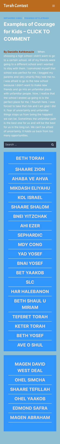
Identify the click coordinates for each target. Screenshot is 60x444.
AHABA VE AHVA (30, 178)
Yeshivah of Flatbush (36, 18)
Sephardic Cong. (13, 18)
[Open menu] (53, 5)
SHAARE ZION (30, 169)
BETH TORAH (30, 158)
